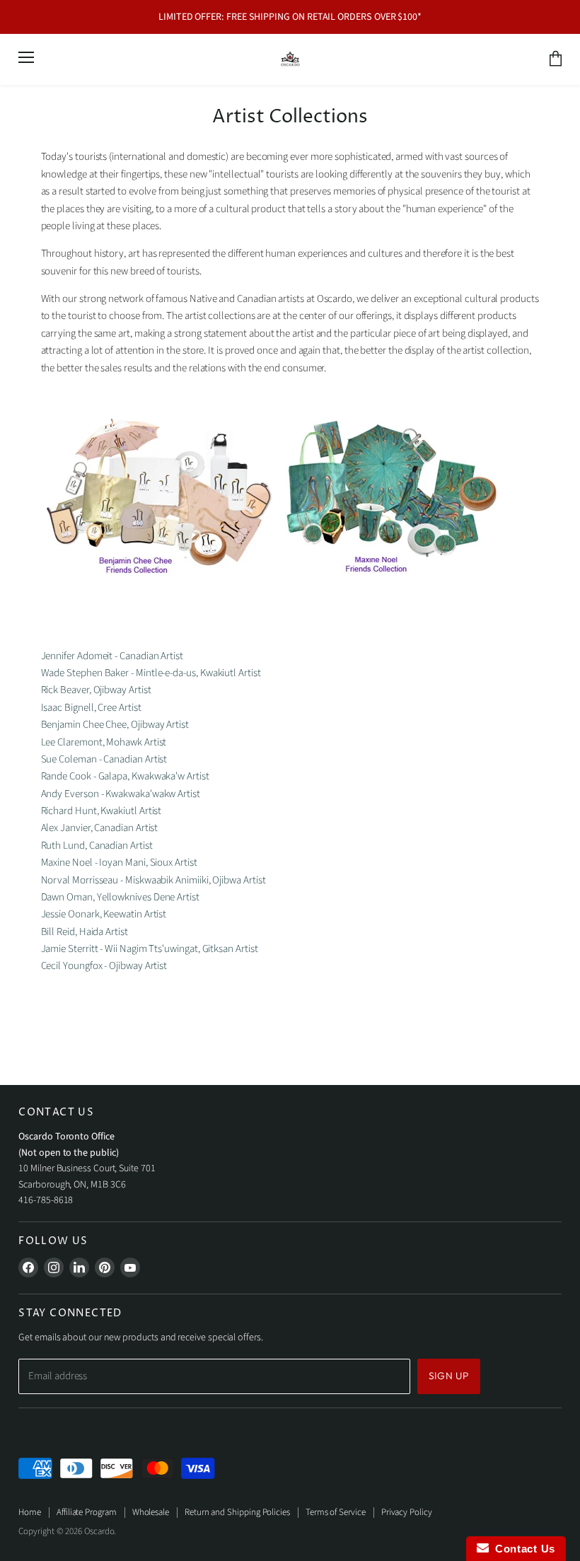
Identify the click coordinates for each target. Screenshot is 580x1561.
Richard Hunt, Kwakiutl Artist (101, 810)
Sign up (449, 1375)
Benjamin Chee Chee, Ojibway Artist (116, 724)
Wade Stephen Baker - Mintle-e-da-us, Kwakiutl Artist (151, 673)
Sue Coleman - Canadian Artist (104, 759)
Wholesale (150, 1512)
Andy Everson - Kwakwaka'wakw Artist (120, 794)
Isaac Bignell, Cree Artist (92, 707)
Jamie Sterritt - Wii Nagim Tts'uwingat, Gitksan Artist (149, 948)
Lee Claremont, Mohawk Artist (104, 742)
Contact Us (522, 1549)
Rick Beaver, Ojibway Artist (96, 690)
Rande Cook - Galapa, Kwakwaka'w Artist (125, 776)
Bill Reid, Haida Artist (85, 931)
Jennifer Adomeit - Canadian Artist (112, 656)
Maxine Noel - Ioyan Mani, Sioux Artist (119, 862)
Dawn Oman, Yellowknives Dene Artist (120, 897)
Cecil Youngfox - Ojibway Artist (104, 965)
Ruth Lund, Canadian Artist (98, 845)
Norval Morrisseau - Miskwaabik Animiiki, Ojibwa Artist (153, 880)
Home (29, 1512)
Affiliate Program (87, 1512)
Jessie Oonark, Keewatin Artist (105, 914)
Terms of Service (336, 1512)
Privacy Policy (406, 1512)
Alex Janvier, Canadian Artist (99, 827)
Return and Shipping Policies (237, 1512)
